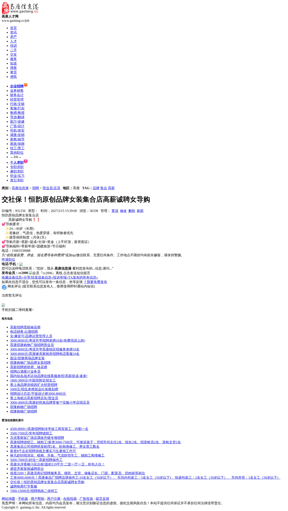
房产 (13, 37)
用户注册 (54, 498)
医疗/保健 (17, 121)
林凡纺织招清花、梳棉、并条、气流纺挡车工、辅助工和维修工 (57, 455)
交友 (13, 54)
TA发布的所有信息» (83, 277)
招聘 (35, 188)
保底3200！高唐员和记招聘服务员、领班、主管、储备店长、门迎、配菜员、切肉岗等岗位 (77, 473)
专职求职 (17, 167)
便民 (13, 76)
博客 (13, 68)
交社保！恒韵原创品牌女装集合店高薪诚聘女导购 (47, 482)
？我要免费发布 (95, 282)
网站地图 (8, 498)
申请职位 (8, 259)
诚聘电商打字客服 (23, 486)
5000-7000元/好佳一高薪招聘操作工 (36, 460)
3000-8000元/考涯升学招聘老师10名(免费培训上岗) (47, 340)
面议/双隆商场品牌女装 (27, 358)
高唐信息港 (20, 188)
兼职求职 (17, 171)
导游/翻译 (17, 117)
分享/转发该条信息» (38, 277)
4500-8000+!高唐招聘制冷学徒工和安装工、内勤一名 (49, 429)
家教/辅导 (17, 139)
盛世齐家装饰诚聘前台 (27, 469)
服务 (13, 59)
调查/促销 (17, 135)
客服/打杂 (17, 108)
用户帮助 (37, 498)
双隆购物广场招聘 (23, 407)
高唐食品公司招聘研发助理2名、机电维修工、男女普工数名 (55, 446)
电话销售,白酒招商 (24, 331)
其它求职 (17, 180)
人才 (13, 41)
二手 (13, 50)
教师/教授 (17, 113)
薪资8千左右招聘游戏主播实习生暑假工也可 (43, 451)
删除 (131, 211)
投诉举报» (60, 277)
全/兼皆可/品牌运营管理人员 (31, 336)
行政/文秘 (17, 104)
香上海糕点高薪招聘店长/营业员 (34, 398)
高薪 (111, 188)
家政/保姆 (17, 144)
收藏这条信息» (13, 277)
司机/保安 (17, 130)
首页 (13, 28)
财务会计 (17, 95)
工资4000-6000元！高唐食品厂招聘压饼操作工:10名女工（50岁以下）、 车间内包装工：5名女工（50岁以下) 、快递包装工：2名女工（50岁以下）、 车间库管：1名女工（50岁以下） (145, 477)
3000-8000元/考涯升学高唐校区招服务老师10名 (44, 349)
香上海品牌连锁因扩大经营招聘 (33, 385)
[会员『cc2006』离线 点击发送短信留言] (59, 273)
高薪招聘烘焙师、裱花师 (28, 367)
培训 (13, 45)
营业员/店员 (51, 188)
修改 (123, 211)
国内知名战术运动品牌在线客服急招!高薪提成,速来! (48, 376)
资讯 (13, 32)
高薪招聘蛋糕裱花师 (25, 327)
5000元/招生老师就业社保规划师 (34, 389)
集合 (103, 188)
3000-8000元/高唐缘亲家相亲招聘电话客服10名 (44, 354)
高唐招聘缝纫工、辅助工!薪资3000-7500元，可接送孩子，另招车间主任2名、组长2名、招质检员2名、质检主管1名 (95, 442)
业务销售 (17, 90)
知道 (13, 63)
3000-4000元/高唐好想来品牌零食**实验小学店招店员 (50, 402)
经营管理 (17, 99)
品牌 (96, 188)
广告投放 (86, 498)
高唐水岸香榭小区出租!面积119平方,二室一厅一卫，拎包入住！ (57, 464)
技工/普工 (17, 148)
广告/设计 (17, 126)
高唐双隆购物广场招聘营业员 (32, 345)
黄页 (13, 72)
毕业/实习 (17, 176)
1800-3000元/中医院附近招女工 (33, 380)
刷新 (140, 211)
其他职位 (17, 152)
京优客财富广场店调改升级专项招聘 (37, 438)
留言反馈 (102, 498)
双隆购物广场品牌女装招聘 (30, 362)
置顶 (115, 211)
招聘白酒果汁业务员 (25, 371)
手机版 (23, 498)
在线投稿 (70, 498)
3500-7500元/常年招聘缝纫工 (31, 433)
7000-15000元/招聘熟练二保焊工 (34, 491)
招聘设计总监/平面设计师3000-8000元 (38, 393)
